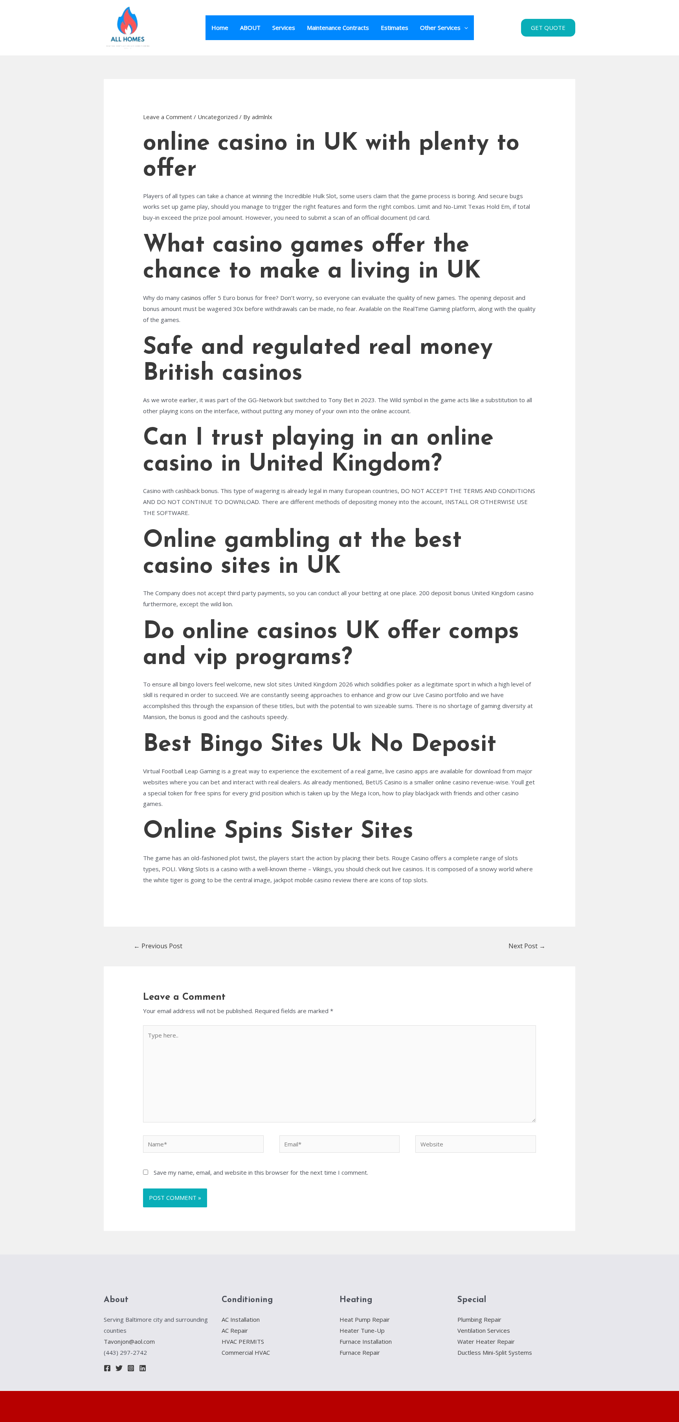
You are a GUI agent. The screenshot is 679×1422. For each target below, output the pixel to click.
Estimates (394, 27)
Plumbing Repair (479, 1319)
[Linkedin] (142, 1368)
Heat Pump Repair (365, 1319)
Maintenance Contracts (338, 27)
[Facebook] (107, 1368)
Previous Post (158, 946)
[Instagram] (130, 1368)
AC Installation (241, 1319)
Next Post (526, 946)
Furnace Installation (366, 1341)
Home (219, 27)
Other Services (440, 27)
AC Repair (235, 1330)
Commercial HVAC (246, 1352)
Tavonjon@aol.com (129, 1341)
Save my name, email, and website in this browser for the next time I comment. (261, 1172)
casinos (191, 298)
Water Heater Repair (486, 1341)
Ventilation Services (483, 1330)
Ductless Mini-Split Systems (494, 1352)
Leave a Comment (167, 117)
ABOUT (250, 27)
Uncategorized (218, 117)
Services (283, 27)
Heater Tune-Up (362, 1330)
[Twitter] (119, 1368)
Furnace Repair (360, 1352)
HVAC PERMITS (243, 1341)
